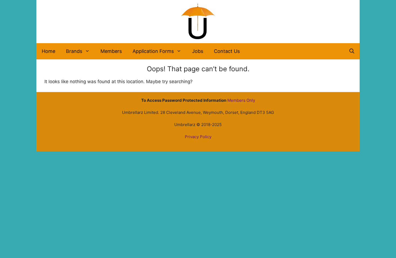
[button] (352, 51)
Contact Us (227, 51)
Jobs (197, 51)
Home (48, 51)
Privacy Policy (198, 136)
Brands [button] (74, 51)
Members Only (241, 100)
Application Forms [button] (153, 51)
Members (111, 51)
